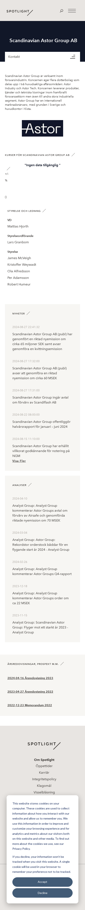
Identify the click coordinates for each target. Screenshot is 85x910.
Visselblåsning (44, 792)
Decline (42, 893)
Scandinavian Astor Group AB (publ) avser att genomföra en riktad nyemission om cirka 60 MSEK (39, 373)
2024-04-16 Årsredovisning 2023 (30, 678)
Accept (42, 881)
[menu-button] (75, 57)
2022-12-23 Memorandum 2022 (29, 705)
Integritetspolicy (44, 779)
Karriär (44, 772)
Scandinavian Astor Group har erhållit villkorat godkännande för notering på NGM (41, 451)
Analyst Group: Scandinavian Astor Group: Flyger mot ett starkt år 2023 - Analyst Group (40, 627)
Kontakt (14, 57)
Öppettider (44, 766)
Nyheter (18, 313)
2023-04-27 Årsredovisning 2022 (30, 691)
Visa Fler (19, 461)
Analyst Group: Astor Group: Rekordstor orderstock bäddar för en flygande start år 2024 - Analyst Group (40, 545)
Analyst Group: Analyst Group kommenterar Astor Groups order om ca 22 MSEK (40, 598)
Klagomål (44, 786)
